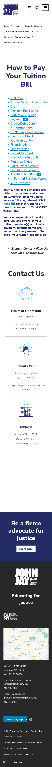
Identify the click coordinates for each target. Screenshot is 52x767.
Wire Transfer (20, 183)
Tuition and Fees (22, 37)
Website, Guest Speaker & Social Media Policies (22, 742)
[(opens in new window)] (10, 618)
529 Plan (16, 98)
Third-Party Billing (25, 174)
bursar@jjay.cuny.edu (26, 373)
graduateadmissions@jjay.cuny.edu (20, 697)
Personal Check (21, 162)
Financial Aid (19, 145)
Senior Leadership (33, 26)
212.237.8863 (10, 702)
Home (6, 26)
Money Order (19, 149)
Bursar (6, 37)
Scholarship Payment (25, 170)
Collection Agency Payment (23, 117)
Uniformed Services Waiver (29, 179)
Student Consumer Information (15, 748)
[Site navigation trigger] (45, 7)
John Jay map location (26, 644)
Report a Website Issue (12, 736)
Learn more (26, 548)
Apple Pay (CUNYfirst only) (29, 102)
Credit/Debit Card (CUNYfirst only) (22, 126)
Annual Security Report (12, 754)
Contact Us (28, 754)
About (17, 26)
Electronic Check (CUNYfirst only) (22, 138)
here (8, 204)
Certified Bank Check (24, 111)
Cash (13, 107)
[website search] (37, 7)
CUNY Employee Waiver (27, 132)
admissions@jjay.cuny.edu (15, 683)
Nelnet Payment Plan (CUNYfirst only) (25, 155)
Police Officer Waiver (24, 166)
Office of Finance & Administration (19, 31)
